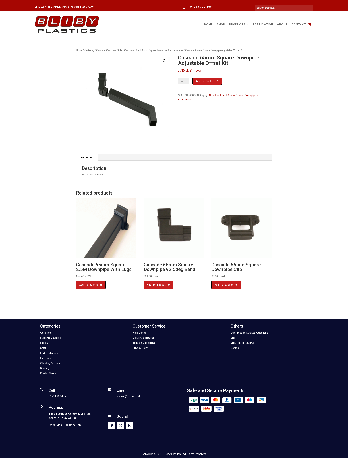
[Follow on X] (120, 425)
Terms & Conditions (144, 342)
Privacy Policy (140, 347)
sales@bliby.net (128, 396)
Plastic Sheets (48, 373)
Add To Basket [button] (89, 285)
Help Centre (139, 332)
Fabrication (263, 24)
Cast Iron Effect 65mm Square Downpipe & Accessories (153, 50)
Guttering (89, 50)
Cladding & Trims (50, 363)
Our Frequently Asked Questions (249, 332)
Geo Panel (46, 358)
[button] (164, 60)
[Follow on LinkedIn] (129, 425)
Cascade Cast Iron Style (109, 50)
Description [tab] (87, 157)
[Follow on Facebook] (111, 425)
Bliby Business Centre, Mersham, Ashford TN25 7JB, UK (64, 6)
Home (208, 24)
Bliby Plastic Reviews (242, 342)
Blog (233, 337)
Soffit (43, 347)
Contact (298, 24)
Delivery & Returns (143, 337)
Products (237, 24)
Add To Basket (206, 81)
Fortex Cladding (49, 352)
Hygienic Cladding (50, 337)
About (282, 24)
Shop (221, 24)
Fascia (44, 342)
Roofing (44, 368)
